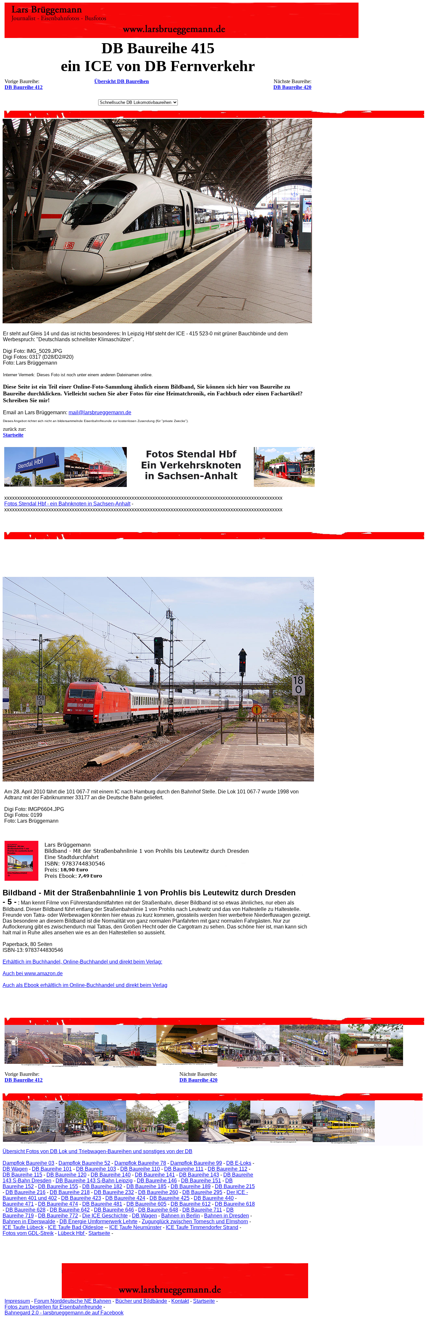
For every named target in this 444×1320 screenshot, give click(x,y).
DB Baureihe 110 (140, 1169)
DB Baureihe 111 (183, 1169)
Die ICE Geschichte (105, 1215)
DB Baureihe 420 (292, 87)
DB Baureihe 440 (214, 1198)
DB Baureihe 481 (102, 1204)
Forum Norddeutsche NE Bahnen (72, 1301)
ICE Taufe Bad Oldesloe (75, 1227)
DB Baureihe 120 (66, 1174)
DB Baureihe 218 (70, 1192)
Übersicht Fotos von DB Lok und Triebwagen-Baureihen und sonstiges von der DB (97, 1151)
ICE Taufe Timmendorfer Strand (202, 1227)
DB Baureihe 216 (26, 1192)
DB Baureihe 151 (201, 1180)
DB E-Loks (238, 1163)
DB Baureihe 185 (146, 1186)
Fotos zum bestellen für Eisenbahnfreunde (53, 1307)
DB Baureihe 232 (114, 1192)
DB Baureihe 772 (58, 1215)
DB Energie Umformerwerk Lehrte (98, 1221)
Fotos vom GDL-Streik (28, 1233)
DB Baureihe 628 (26, 1210)
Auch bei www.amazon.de (33, 973)
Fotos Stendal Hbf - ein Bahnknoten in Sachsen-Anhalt (67, 503)
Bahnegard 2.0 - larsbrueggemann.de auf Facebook (64, 1312)
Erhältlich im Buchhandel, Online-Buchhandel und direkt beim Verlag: (82, 962)
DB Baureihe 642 (70, 1210)
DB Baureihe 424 (125, 1198)
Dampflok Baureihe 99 (196, 1163)
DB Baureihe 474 (58, 1204)
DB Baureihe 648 (158, 1210)
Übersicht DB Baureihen (121, 81)
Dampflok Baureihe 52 (84, 1163)
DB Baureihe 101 (52, 1169)
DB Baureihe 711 (202, 1210)
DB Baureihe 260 (158, 1192)
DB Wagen (15, 1169)
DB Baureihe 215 (235, 1186)
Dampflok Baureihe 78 (140, 1163)
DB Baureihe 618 (235, 1204)
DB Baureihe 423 (81, 1198)
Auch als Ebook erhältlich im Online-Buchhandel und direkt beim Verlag (85, 985)
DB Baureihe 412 (24, 87)
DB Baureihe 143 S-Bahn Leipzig (94, 1180)
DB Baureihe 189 (191, 1186)
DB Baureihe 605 (146, 1204)
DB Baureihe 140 (111, 1174)
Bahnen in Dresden (226, 1215)
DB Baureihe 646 (114, 1210)
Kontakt (180, 1301)
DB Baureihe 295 (202, 1192)
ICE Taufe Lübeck (23, 1227)
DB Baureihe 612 (191, 1204)
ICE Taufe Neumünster (135, 1227)
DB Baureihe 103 (96, 1169)
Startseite (99, 1233)
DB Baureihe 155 (58, 1186)
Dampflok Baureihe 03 (28, 1163)
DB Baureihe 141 (155, 1174)
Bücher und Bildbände (141, 1301)
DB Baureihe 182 (102, 1186)
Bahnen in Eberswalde (29, 1221)
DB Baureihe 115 (22, 1174)
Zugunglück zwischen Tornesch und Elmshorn (195, 1221)
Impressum (17, 1301)
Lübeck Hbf (71, 1233)
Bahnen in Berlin (180, 1215)
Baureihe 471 (18, 1204)
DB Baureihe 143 (199, 1174)
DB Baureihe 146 (157, 1180)
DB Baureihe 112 (227, 1169)
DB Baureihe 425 (169, 1198)
